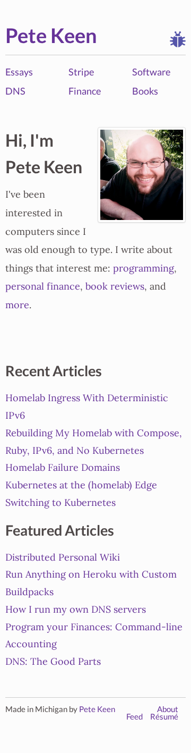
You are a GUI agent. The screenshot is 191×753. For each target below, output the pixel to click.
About (167, 709)
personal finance (42, 286)
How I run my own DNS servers (75, 609)
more (17, 305)
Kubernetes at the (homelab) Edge (81, 485)
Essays (19, 72)
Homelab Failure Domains (62, 467)
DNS (15, 91)
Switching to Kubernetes (60, 503)
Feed (134, 716)
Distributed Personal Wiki (62, 557)
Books (145, 91)
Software (151, 72)
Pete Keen (51, 35)
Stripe (81, 72)
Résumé (164, 716)
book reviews (114, 286)
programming (143, 268)
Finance (84, 91)
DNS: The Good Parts (53, 661)
